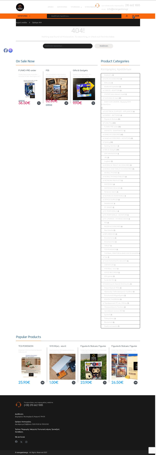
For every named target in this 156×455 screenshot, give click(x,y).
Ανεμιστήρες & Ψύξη (112, 288)
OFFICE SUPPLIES (111, 200)
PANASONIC (109, 203)
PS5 (47, 70)
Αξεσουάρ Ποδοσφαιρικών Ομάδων (118, 292)
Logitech (107, 161)
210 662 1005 (132, 5)
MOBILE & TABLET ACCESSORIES (117, 165)
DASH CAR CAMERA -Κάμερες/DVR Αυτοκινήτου (116, 103)
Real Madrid (108, 230)
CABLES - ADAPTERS (112, 90)
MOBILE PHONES (111, 173)
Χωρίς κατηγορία (110, 326)
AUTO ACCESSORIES (112, 79)
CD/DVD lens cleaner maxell (114, 94)
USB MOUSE (109, 265)
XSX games (108, 276)
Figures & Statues (110, 119)
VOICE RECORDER (111, 272)
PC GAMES (108, 207)
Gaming (107, 142)
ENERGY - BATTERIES (112, 115)
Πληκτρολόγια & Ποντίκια (114, 307)
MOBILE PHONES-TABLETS (114, 177)
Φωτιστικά (108, 322)
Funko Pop (108, 123)
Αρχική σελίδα (21, 22)
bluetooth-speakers (111, 86)
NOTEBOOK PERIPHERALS (114, 196)
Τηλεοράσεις (109, 318)
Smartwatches (109, 242)
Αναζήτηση (104, 46)
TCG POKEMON (110, 249)
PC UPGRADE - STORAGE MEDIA (116, 219)
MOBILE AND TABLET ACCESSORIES (118, 169)
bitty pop (107, 83)
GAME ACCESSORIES (112, 134)
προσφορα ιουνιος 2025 (113, 311)
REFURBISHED (109, 234)
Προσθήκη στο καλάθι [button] (36, 103)
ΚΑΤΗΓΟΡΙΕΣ (62, 7)
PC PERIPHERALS (110, 211)
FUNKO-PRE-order (27, 70)
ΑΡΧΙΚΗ (50, 7)
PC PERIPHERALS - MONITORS (115, 215)
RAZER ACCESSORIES (112, 226)
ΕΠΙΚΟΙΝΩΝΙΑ (90, 7)
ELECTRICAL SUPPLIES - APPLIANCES (118, 111)
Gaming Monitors (110, 146)
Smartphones (109, 238)
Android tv (108, 75)
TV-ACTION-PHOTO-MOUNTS (115, 261)
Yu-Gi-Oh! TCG (109, 280)
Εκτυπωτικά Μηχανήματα (114, 295)
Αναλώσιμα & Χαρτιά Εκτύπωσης (117, 284)
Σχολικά (107, 315)
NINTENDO (108, 184)
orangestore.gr (22, 452)
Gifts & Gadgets (80, 70)
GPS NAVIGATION (110, 154)
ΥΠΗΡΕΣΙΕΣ (75, 7)
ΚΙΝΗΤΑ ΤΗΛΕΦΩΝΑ (112, 299)
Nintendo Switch (110, 192)
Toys (106, 257)
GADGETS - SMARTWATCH (114, 131)
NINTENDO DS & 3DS (112, 188)
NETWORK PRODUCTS (112, 180)
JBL (105, 157)
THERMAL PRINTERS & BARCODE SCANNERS (121, 253)
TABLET (107, 246)
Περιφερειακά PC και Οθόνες (115, 303)
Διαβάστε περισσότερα (63, 103)
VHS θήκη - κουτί (110, 269)
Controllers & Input (111, 98)
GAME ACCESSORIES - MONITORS (117, 138)
